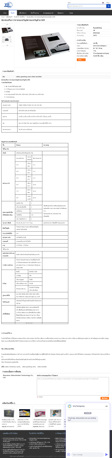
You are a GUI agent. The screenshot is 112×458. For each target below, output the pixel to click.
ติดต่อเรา (61, 13)
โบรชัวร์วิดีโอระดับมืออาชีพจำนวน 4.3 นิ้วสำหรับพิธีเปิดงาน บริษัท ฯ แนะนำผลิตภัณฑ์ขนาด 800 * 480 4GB (14, 445)
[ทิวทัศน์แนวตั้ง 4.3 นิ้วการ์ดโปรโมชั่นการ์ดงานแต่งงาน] (9, 413)
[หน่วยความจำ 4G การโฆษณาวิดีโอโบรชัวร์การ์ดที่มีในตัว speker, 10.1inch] (55, 413)
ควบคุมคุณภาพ (48, 13)
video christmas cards (12, 367)
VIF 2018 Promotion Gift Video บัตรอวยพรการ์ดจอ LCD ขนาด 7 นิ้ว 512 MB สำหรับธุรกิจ (14, 440)
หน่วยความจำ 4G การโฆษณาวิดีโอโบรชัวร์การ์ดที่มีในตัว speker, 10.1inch (55, 423)
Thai (107, 3)
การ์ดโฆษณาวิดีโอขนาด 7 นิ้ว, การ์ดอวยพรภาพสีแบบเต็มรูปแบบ (39, 443)
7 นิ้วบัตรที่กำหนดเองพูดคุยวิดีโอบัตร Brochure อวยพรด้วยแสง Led (40, 422)
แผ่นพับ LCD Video (10, 433)
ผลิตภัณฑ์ (9, 17)
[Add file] (68, 454)
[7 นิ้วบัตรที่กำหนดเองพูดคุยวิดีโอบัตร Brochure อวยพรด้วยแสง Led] (40, 413)
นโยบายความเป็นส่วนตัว (17, 456)
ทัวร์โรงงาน (35, 13)
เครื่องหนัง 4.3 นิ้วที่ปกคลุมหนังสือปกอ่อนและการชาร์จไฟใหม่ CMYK (24, 423)
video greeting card (28, 367)
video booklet (42, 367)
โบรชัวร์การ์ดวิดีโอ (19, 17)
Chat (71, 13)
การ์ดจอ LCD (60, 433)
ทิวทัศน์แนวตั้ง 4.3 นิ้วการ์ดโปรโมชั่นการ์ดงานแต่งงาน (9, 422)
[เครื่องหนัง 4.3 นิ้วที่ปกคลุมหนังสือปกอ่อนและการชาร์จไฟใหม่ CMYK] (24, 413)
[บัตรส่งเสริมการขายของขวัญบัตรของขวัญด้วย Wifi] (7, 30)
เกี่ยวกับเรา (22, 13)
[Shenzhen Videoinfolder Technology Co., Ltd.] (8, 5)
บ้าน (5, 13)
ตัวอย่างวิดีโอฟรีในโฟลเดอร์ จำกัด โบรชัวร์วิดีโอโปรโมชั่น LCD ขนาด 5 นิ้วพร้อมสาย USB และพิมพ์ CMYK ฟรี (14, 451)
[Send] (106, 454)
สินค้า (13, 13)
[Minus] (106, 406)
